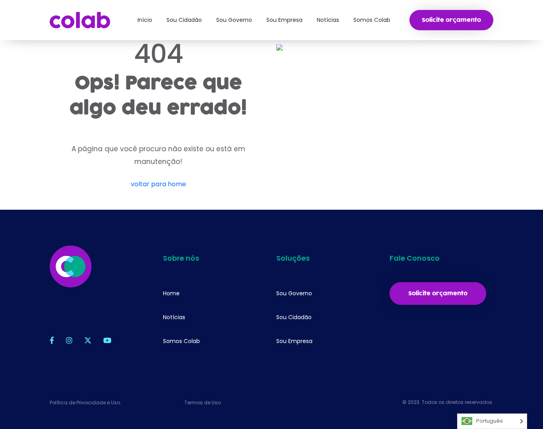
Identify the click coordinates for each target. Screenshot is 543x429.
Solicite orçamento (451, 20)
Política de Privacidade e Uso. (85, 402)
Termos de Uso (202, 402)
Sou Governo (294, 293)
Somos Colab (181, 341)
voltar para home (158, 184)
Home (171, 293)
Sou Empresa (294, 341)
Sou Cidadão (294, 317)
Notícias (174, 317)
